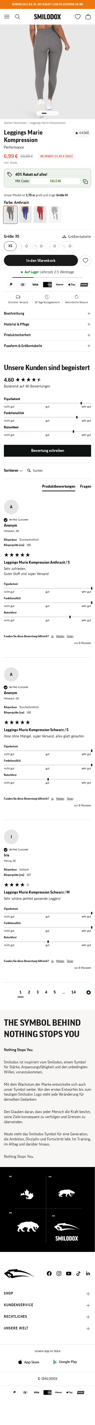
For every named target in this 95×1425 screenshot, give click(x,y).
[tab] (58, 487)
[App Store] (30, 1361)
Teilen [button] (70, 636)
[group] (47, 380)
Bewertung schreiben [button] (47, 451)
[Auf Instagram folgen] (59, 1273)
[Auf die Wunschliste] (85, 260)
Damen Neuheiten (15, 122)
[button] (21, 992)
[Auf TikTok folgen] (78, 1273)
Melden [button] (60, 636)
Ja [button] (52, 636)
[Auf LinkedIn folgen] (88, 1273)
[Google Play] (64, 1361)
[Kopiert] (85, 181)
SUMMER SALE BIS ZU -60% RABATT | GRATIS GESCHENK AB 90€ (47, 4)
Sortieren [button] (11, 470)
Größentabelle (79, 237)
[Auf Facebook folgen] (49, 1273)
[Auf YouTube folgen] (69, 1273)
